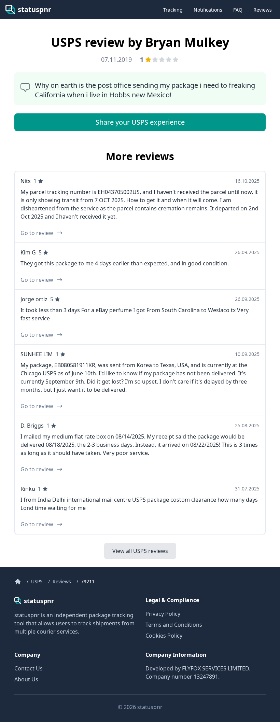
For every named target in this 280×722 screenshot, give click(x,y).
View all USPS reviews (140, 551)
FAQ (237, 9)
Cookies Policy (163, 635)
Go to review (36, 233)
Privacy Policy (162, 613)
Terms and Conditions (173, 624)
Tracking (173, 9)
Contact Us (28, 668)
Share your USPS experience (140, 122)
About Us (26, 679)
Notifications (208, 9)
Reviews (262, 9)
